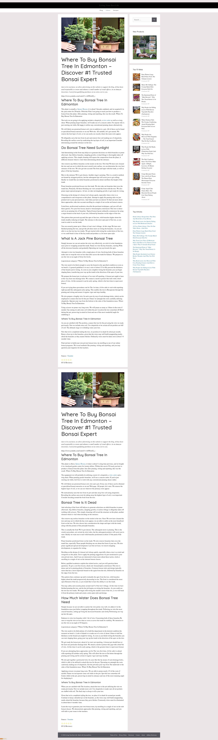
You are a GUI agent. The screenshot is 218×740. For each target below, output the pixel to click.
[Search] (154, 19)
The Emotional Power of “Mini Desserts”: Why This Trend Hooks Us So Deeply (144, 249)
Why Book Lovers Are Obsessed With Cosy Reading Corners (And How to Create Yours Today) (144, 263)
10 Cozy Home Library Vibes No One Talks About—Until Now (144, 227)
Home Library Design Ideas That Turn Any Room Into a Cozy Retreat (144, 218)
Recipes (115, 10)
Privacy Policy (123, 735)
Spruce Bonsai (82, 109)
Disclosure (131, 735)
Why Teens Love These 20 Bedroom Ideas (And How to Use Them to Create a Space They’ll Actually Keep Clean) (144, 243)
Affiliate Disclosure (152, 735)
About (143, 735)
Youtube (70, 356)
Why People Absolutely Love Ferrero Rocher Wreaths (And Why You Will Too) (144, 256)
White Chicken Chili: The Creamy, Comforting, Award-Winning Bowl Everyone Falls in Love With (149, 124)
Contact (138, 735)
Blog (101, 10)
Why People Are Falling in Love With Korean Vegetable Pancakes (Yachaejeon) (144, 270)
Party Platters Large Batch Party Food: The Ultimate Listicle (148, 76)
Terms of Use (113, 735)
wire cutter (107, 120)
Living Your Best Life (109, 5)
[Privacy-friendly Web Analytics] (3, 739)
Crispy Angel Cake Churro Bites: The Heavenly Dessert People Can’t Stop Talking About (149, 193)
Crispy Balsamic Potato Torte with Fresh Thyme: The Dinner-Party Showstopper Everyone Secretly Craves (149, 178)
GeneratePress (87, 735)
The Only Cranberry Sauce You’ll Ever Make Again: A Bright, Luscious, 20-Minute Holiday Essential (149, 163)
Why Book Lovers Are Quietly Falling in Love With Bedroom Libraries (144, 222)
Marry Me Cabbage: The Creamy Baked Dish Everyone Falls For (149, 87)
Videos (108, 10)
